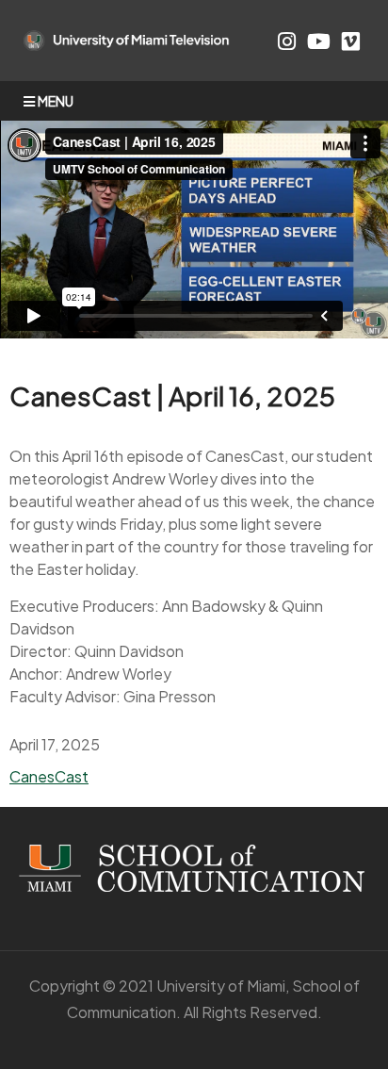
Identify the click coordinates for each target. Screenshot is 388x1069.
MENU (55, 100)
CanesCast (49, 776)
